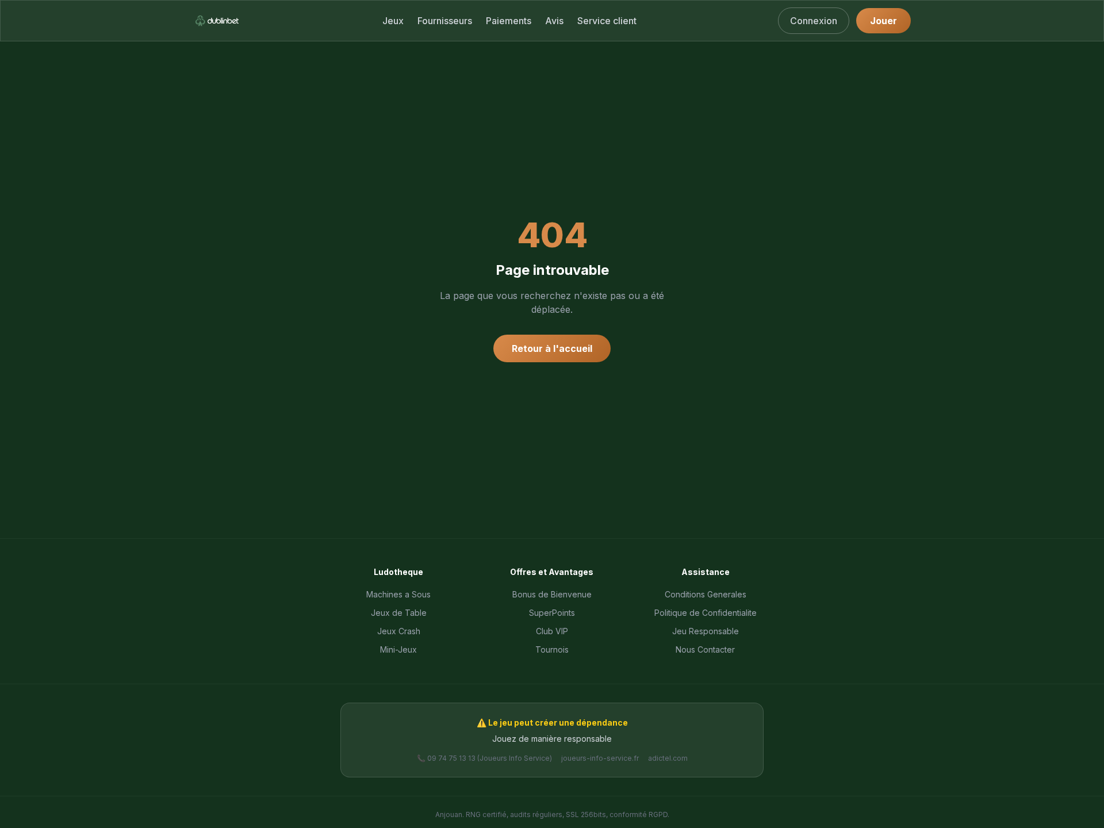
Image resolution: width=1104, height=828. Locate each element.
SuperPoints (552, 613)
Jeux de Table (399, 613)
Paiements (508, 20)
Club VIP (552, 631)
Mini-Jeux (398, 649)
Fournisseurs (444, 20)
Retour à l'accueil (552, 348)
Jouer (883, 20)
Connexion (813, 20)
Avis (554, 20)
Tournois (552, 649)
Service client (607, 20)
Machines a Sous (398, 594)
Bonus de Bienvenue (552, 594)
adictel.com (668, 758)
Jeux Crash (398, 631)
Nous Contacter (705, 649)
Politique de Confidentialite (705, 613)
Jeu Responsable (705, 631)
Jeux (393, 20)
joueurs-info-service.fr (600, 758)
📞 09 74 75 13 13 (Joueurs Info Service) (484, 758)
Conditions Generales (705, 594)
